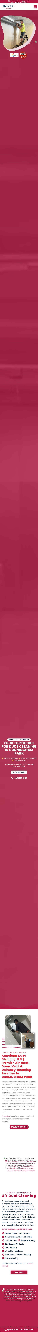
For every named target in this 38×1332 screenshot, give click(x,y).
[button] (35, 6)
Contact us (6, 1116)
